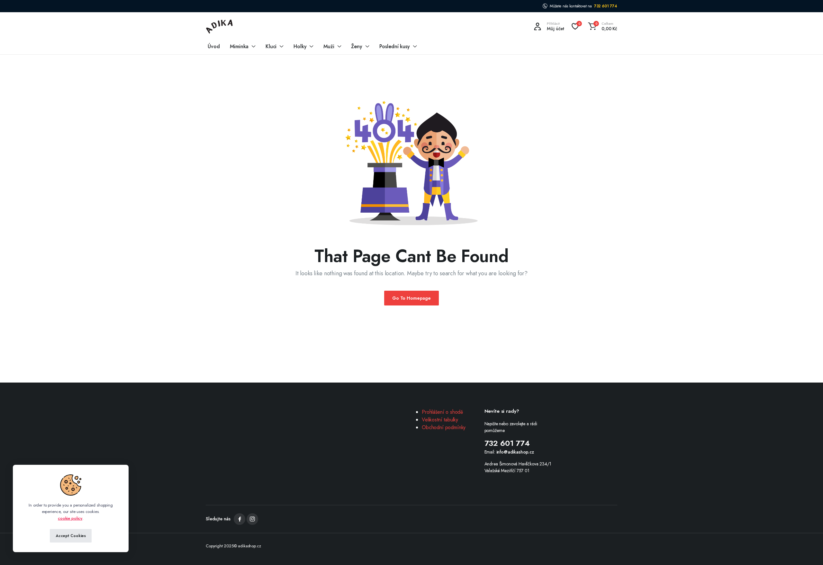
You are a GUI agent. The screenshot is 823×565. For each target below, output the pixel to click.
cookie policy (70, 518)
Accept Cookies (71, 536)
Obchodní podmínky (444, 427)
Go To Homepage (411, 298)
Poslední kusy (394, 46)
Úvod (214, 46)
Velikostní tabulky (440, 419)
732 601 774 (605, 6)
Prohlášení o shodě (442, 412)
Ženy (356, 46)
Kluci (271, 46)
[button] (601, 26)
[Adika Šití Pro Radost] (220, 26)
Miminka (239, 46)
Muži (328, 46)
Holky (300, 46)
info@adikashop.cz (515, 452)
